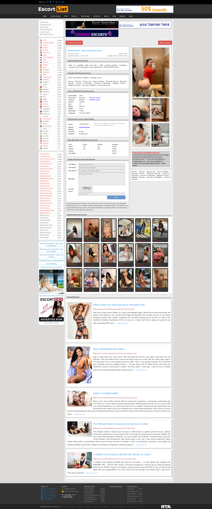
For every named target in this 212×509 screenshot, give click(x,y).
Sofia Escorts (44, 181)
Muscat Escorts (45, 183)
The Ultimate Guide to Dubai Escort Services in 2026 (120, 424)
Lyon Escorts (44, 223)
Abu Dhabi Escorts (46, 164)
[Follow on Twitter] (51, 2)
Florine (103, 239)
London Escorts (45, 156)
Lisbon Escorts (45, 208)
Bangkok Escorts (45, 176)
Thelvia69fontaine (72, 264)
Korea (45, 124)
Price (66, 16)
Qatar (45, 55)
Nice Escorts (44, 230)
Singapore (46, 109)
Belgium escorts (94, 100)
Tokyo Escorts (44, 235)
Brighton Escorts (45, 213)
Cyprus (45, 116)
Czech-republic (48, 57)
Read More (121, 323)
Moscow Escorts (45, 198)
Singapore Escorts (46, 203)
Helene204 (156, 264)
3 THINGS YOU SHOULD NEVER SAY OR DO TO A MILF (122, 454)
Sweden (46, 136)
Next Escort (164, 43)
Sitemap (134, 506)
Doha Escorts (44, 173)
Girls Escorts (44, 22)
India (44, 74)
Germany (46, 52)
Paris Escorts (44, 166)
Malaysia (46, 72)
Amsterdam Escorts (46, 169)
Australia (46, 111)
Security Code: (71, 190)
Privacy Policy (68, 496)
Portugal (46, 106)
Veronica (121, 288)
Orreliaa (138, 264)
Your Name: (72, 164)
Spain (45, 67)
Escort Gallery (71, 506)
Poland (45, 65)
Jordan (45, 101)
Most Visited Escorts (46, 34)
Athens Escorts (45, 171)
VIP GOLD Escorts (46, 29)
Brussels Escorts (45, 232)
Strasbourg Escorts (46, 225)
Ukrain (45, 133)
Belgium (46, 89)
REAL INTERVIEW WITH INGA (108, 349)
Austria (45, 104)
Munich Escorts (45, 205)
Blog (114, 16)
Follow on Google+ (50, 497)
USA (44, 60)
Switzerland (47, 119)
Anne (103, 288)
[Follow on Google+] (63, 2)
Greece (45, 50)
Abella (86, 288)
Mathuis (103, 264)
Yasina (69, 288)
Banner (106, 16)
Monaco (45, 143)
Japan (45, 94)
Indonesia (46, 114)
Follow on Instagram (50, 489)
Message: (71, 179)
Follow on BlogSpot (49, 495)
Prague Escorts (45, 186)
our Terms (68, 495)
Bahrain (45, 141)
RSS (140, 506)
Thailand (46, 79)
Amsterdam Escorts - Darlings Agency (51, 260)
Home (45, 16)
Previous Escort (75, 43)
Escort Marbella (51, 264)
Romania (46, 92)
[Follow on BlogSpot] (57, 2)
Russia (45, 62)
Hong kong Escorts (46, 196)
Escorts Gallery (56, 16)
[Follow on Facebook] (54, 2)
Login (131, 16)
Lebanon (46, 70)
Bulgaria (46, 82)
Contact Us (96, 16)
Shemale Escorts (45, 25)
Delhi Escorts (44, 218)
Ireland (45, 146)
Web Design (85, 16)
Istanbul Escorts (45, 161)
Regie (120, 239)
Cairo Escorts (44, 237)
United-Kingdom (48, 43)
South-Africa (47, 126)
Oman (45, 84)
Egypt (45, 99)
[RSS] (60, 2)
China (45, 87)
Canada (45, 131)
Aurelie (86, 239)
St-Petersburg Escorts (47, 210)
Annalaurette (139, 288)
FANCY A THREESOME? (106, 393)
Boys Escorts (44, 27)
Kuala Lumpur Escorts (47, 159)
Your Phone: (72, 171)
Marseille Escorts (45, 227)
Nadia (154, 288)
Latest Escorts (44, 32)
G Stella (69, 239)
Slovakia (46, 138)
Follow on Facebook (49, 493)
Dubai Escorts (44, 154)
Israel (45, 128)
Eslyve (155, 239)
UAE (44, 40)
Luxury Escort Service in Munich (51, 267)
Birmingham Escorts (46, 178)
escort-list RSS (48, 499)
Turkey (45, 47)
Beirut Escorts (44, 215)
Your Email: (72, 167)
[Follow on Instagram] (47, 2)
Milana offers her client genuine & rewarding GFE (119, 305)
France (45, 45)
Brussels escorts (95, 98)
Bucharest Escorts (46, 193)
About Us (74, 16)
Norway (45, 148)
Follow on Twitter (48, 491)
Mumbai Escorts (45, 220)
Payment (80, 506)
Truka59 (121, 264)
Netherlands (47, 77)
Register (122, 16)
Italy (44, 97)
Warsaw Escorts (45, 200)
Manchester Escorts (46, 188)
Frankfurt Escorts (45, 191)
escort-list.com (84, 127)
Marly (137, 239)
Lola (85, 264)
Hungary (46, 121)
